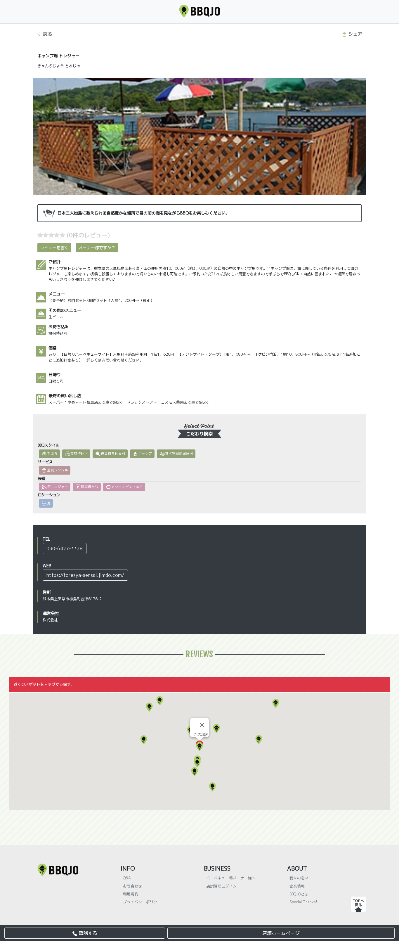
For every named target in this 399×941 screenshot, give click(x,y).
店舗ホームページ (281, 933)
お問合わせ (132, 886)
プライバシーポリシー (142, 901)
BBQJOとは (298, 894)
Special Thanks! (303, 901)
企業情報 (297, 886)
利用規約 (130, 894)
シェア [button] (354, 34)
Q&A (127, 878)
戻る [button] (46, 34)
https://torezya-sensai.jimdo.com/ (85, 575)
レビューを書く (54, 247)
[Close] (202, 725)
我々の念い (298, 878)
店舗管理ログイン (221, 886)
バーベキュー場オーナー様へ (231, 878)
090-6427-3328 (64, 548)
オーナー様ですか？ (97, 247)
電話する (87, 933)
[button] (159, 700)
